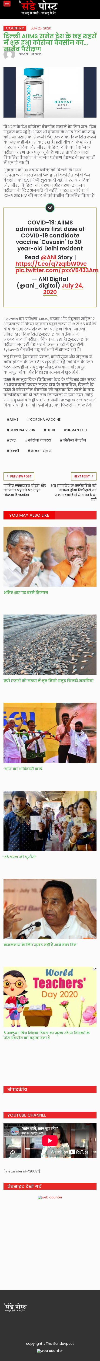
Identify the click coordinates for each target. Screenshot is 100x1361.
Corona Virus (22, 430)
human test (77, 430)
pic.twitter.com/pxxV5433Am (57, 270)
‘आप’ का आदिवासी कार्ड (22, 768)
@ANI (49, 257)
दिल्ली (14, 450)
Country (15, 28)
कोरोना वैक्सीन (74, 440)
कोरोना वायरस (39, 440)
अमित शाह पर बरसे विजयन (26, 592)
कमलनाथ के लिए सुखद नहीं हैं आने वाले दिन (40, 944)
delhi (51, 430)
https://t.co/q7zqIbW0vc (51, 264)
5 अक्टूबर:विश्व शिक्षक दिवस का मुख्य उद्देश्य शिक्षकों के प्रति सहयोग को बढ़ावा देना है (46, 1035)
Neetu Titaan (30, 53)
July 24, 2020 (63, 289)
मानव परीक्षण (40, 450)
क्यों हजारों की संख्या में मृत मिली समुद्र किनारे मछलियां (48, 680)
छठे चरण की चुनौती (19, 857)
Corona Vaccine (45, 419)
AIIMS (14, 419)
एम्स (13, 440)
